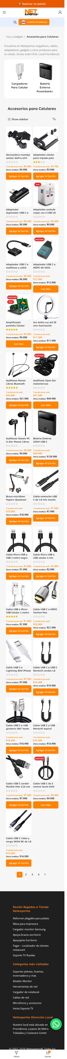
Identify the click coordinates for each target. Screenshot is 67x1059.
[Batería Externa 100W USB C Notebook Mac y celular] (46, 423)
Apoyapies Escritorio (25, 940)
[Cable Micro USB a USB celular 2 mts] (46, 539)
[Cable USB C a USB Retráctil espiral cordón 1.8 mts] (46, 710)
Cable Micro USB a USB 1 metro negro (16, 556)
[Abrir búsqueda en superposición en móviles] (15, 22)
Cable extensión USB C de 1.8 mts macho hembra (45, 499)
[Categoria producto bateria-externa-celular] (45, 79)
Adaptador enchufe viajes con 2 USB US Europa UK (44, 212)
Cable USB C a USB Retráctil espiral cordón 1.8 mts (44, 728)
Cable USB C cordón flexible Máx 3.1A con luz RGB (18, 786)
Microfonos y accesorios (27, 1003)
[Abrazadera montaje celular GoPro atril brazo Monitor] (18, 139)
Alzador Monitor (22, 981)
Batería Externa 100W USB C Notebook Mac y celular (42, 443)
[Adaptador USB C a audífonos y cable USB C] (18, 249)
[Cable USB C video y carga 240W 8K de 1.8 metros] (18, 823)
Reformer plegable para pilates (31, 918)
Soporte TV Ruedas (24, 955)
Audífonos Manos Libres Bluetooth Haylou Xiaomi (16, 383)
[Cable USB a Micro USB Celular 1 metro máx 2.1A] (18, 594)
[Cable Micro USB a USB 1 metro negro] (18, 539)
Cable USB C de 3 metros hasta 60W (43, 785)
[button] (18, 176)
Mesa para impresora (25, 923)
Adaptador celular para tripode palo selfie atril (43, 158)
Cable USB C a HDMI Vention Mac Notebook (45, 612)
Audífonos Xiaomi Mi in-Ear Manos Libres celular (18, 441)
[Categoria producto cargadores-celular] (19, 77)
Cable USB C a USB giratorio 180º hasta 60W (17, 728)
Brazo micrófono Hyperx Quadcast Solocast (16, 499)
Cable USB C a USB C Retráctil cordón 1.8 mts (45, 670)
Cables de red (21, 997)
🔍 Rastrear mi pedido (32, 3)
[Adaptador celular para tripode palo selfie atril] (46, 139)
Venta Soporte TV (23, 1008)
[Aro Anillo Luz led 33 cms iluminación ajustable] (46, 307)
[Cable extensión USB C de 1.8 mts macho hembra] (46, 481)
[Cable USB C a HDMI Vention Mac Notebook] (46, 594)
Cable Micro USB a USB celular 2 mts (43, 556)
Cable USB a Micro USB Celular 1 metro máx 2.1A (17, 612)
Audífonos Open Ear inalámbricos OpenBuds (44, 383)
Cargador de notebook (26, 992)
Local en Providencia (37, 22)
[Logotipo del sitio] (32, 12)
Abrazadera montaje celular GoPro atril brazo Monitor (18, 158)
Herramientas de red (25, 986)
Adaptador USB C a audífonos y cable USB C (17, 267)
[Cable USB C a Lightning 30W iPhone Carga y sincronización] (18, 652)
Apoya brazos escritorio (27, 934)
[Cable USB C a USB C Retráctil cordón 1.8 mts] (46, 652)
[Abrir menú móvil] (4, 12)
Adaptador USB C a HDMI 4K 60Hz (44, 266)
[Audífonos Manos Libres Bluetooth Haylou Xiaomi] (18, 365)
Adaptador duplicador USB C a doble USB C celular (17, 212)
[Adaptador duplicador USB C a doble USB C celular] (18, 194)
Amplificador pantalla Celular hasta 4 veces (15, 325)
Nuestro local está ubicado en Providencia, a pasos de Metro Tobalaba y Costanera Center (30, 1029)
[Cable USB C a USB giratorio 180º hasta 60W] (18, 710)
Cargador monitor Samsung (29, 929)
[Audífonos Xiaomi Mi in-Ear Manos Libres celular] (18, 423)
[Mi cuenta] (60, 12)
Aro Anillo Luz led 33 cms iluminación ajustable (44, 325)
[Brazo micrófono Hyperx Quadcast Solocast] (18, 481)
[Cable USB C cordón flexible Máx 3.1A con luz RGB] (18, 768)
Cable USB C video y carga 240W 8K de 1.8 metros (18, 841)
